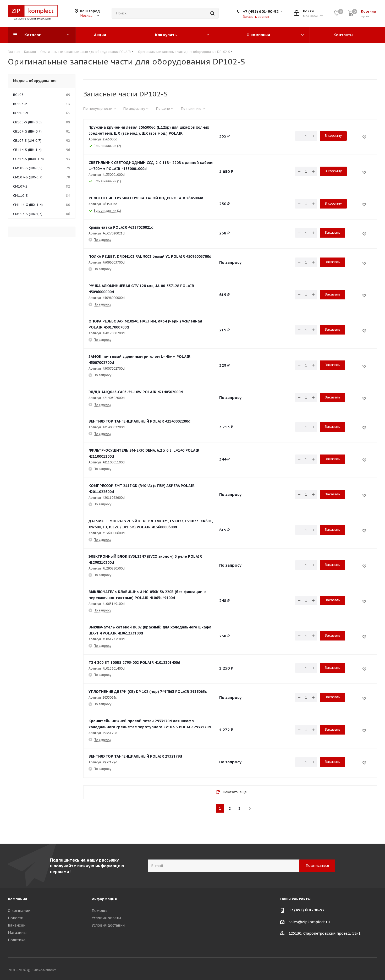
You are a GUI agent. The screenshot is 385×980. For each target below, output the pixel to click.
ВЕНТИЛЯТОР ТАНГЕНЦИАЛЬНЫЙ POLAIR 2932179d (135, 756)
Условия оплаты (106, 918)
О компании (19, 910)
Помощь (99, 910)
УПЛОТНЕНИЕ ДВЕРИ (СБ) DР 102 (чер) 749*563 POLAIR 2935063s (148, 691)
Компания (17, 899)
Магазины (17, 932)
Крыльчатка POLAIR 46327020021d (121, 227)
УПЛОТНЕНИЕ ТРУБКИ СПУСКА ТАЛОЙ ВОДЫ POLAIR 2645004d (146, 198)
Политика (16, 940)
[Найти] (212, 13)
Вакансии (16, 925)
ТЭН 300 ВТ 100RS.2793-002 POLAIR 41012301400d (134, 662)
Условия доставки (108, 925)
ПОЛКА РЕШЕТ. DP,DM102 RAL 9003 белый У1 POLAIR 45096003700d (150, 256)
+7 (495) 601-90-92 (261, 11)
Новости (15, 918)
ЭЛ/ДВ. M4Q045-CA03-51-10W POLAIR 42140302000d (136, 392)
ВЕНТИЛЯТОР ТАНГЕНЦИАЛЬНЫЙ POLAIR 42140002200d (139, 421)
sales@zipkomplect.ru (309, 921)
